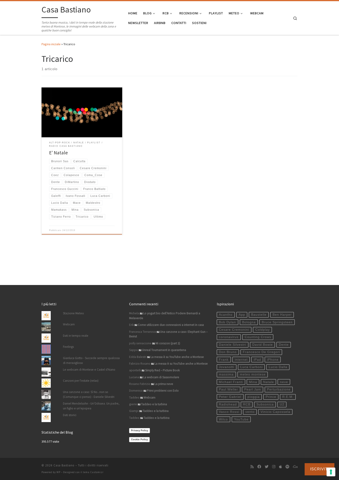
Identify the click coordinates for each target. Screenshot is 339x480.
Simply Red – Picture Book (162, 370)
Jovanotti (226, 367)
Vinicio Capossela (275, 412)
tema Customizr (93, 472)
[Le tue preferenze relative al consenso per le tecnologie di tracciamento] (331, 472)
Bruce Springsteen (277, 322)
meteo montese (253, 374)
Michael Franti (231, 382)
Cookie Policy (139, 439)
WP (58, 472)
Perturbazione (279, 389)
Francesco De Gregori (261, 352)
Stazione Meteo (73, 313)
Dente (284, 344)
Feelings (68, 347)
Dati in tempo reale (75, 336)
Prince (271, 397)
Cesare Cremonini (234, 329)
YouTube (241, 419)
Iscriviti (319, 469)
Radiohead (228, 404)
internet (241, 359)
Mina (253, 382)
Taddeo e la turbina (154, 404)
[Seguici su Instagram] (273, 467)
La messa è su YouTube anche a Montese (177, 357)
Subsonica (265, 404)
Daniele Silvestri (232, 344)
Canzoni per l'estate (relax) (80, 381)
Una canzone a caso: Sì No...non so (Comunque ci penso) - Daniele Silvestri (88, 394)
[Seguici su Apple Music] (280, 467)
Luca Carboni (251, 367)
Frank (224, 359)
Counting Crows (258, 337)
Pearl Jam (252, 389)
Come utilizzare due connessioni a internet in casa (171, 325)
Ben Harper (282, 314)
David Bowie (262, 344)
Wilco (223, 419)
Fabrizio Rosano (139, 364)
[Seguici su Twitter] (266, 467)
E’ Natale (58, 153)
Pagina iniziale (51, 44)
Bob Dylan (227, 322)
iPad (257, 359)
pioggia (253, 397)
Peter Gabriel (230, 397)
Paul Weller (228, 389)
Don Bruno (228, 352)
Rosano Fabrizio (139, 384)
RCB (246, 404)
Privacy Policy (139, 430)
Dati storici (69, 415)
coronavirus (228, 337)
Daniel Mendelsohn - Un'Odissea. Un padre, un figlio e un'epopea (91, 406)
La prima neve (164, 384)
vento (250, 412)
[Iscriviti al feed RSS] (252, 467)
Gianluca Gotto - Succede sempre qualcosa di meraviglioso (91, 360)
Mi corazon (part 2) (168, 343)
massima (226, 374)
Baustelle (259, 314)
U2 (282, 404)
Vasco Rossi (229, 412)
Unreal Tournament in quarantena (164, 350)
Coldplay (262, 329)
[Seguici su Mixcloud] (295, 467)
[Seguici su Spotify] (287, 467)
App (242, 314)
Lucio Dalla (278, 367)
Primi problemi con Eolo (163, 391)
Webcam (69, 324)
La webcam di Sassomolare (161, 377)
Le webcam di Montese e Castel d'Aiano (89, 370)
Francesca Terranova (142, 332)
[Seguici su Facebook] (259, 467)
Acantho (225, 314)
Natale (268, 382)
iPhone (273, 359)
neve (284, 382)
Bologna (249, 322)
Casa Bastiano (64, 465)
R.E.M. (288, 397)
